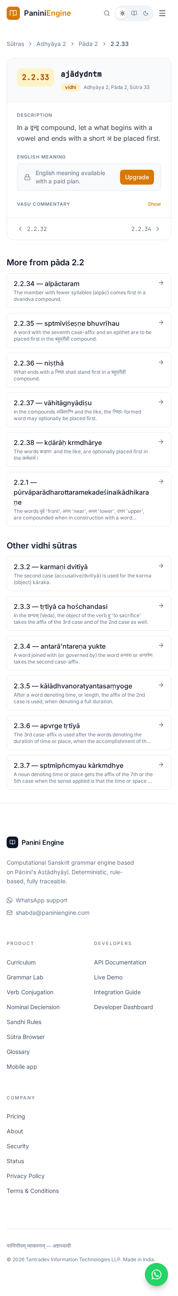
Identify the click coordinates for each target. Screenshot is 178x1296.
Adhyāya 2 (51, 43)
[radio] (122, 13)
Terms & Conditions (33, 1201)
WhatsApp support (41, 910)
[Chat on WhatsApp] (154, 1274)
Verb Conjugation (30, 1002)
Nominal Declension (33, 1017)
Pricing (16, 1126)
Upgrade (137, 176)
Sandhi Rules (24, 1032)
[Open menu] (162, 13)
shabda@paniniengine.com (52, 923)
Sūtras (15, 43)
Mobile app (22, 1076)
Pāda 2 (88, 43)
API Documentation (119, 972)
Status (15, 1171)
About (15, 1141)
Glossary (18, 1061)
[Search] (106, 13)
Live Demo (107, 987)
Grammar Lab (25, 987)
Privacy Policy (26, 1186)
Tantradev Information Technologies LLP (73, 1270)
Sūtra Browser (26, 1047)
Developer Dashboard (122, 1017)
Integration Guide (116, 1002)
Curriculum (21, 972)
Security (18, 1156)
